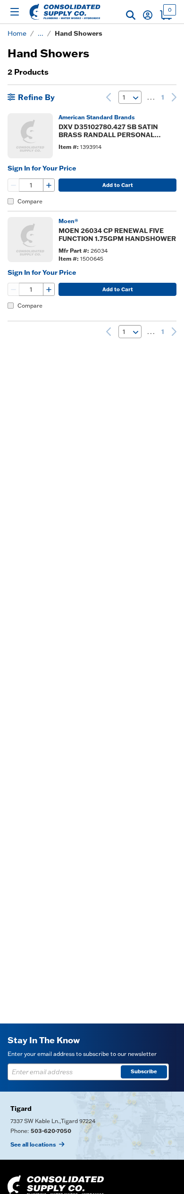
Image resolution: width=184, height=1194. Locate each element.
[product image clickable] (30, 135)
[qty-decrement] (13, 185)
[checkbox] (11, 201)
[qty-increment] (48, 185)
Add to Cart (117, 185)
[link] (108, 97)
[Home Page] (64, 12)
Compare (29, 201)
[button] (130, 15)
